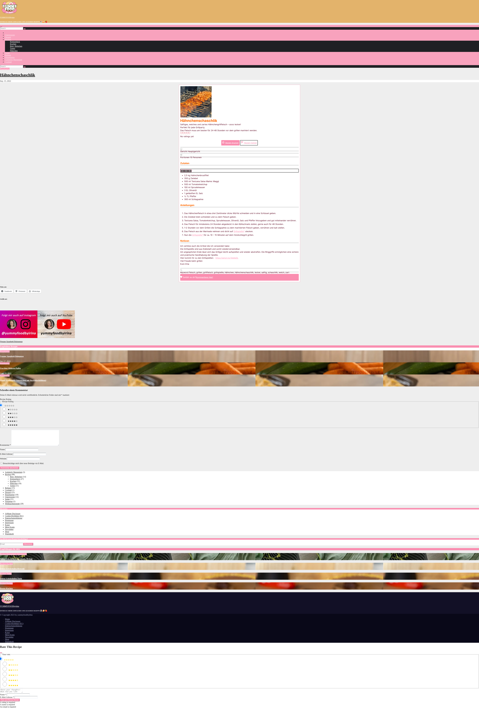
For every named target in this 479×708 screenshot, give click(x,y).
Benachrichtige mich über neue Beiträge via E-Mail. (23, 463)
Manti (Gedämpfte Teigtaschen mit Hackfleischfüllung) (23, 380)
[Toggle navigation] (1, 26)
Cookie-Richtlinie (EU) (14, 516)
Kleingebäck (15, 42)
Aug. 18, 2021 (5, 373)
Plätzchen (14, 51)
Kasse (7, 525)
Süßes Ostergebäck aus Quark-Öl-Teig (16, 559)
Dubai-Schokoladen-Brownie (12, 569)
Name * (3, 695)
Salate (7, 53)
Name (2, 449)
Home (7, 619)
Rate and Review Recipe (10, 700)
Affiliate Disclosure (12, 514)
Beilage (8, 55)
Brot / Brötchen (16, 46)
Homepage (9, 520)
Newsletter (9, 529)
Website (3, 459)
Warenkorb (9, 534)
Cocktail (8, 62)
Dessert (8, 37)
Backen (8, 39)
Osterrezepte (10, 35)
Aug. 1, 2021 (5, 385)
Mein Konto (10, 527)
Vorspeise (9, 501)
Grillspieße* (239, 231)
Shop (7, 532)
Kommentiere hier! (204, 277)
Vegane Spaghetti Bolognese (11, 342)
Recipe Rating (5, 399)
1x (182, 171)
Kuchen (13, 44)
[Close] (1, 652)
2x (186, 171)
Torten (12, 48)
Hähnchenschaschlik (17, 75)
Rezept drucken (232, 143)
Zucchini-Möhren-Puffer (10, 368)
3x (190, 171)
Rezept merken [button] (250, 143)
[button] (181, 133)
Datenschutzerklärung (13, 518)
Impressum (9, 523)
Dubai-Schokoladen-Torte (11, 578)
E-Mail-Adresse (6, 454)
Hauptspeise (10, 57)
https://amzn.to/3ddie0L (226, 258)
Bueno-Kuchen (6, 588)
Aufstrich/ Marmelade (13, 60)
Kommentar (5, 445)
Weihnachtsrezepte (12, 504)
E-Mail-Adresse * (7, 697)
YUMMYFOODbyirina (7, 17)
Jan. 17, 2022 (5, 361)
